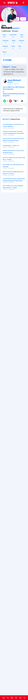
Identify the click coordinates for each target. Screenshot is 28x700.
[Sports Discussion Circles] (8, 697)
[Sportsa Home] (4, 697)
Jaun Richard (14, 80)
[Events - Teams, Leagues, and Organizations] (12, 697)
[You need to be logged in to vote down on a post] (10, 101)
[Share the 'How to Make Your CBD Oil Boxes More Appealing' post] (22, 101)
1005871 (6, 67)
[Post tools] (24, 79)
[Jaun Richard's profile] (5, 81)
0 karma (16, 31)
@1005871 (16, 28)
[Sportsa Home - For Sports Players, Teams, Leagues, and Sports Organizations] (13, 2)
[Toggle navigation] (23, 2)
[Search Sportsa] (4, 2)
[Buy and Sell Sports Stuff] (16, 697)
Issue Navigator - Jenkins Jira (11, 145)
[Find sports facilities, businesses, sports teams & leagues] (20, 697)
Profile (8, 60)
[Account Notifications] (24, 697)
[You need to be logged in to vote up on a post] (4, 101)
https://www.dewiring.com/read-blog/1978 (14, 94)
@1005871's (6, 119)
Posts (14, 67)
